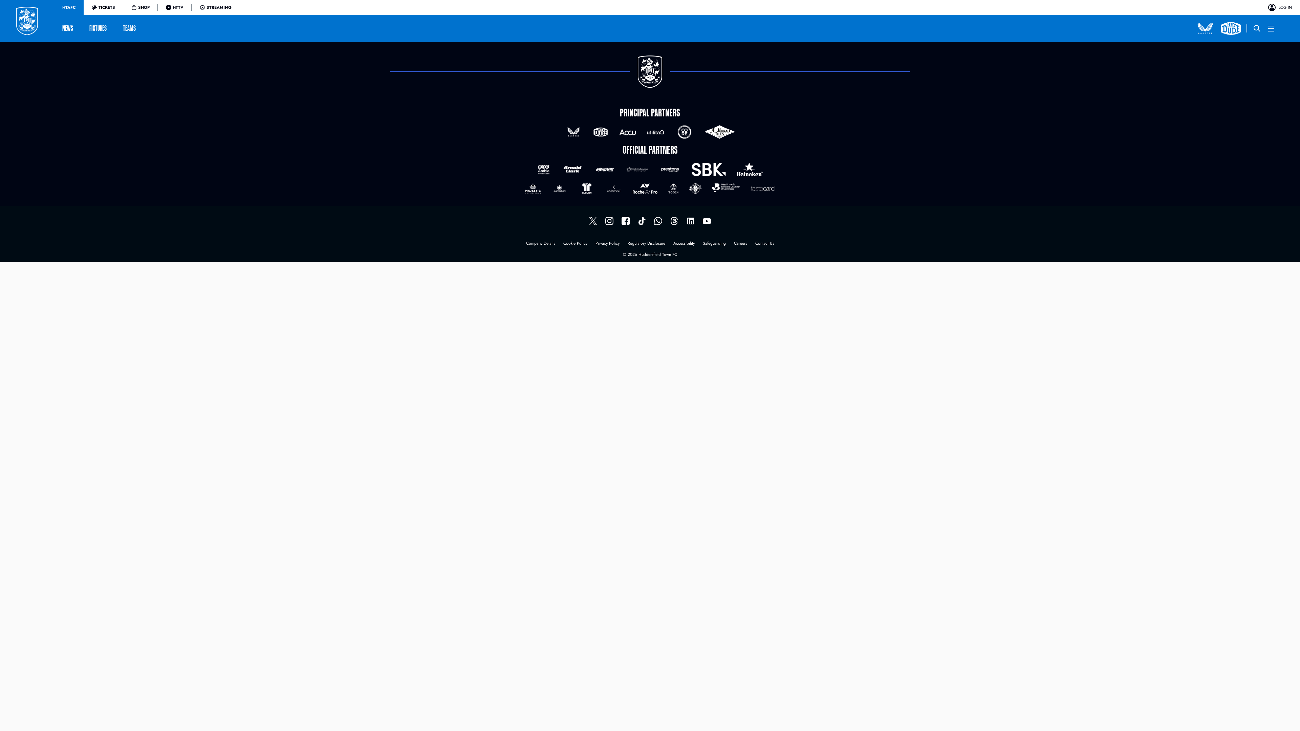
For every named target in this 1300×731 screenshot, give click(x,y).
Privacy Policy (607, 243)
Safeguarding (714, 243)
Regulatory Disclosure (646, 243)
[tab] (69, 7)
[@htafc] (593, 221)
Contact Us (764, 243)
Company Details (540, 243)
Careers (740, 243)
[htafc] (626, 221)
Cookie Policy (575, 243)
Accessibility (684, 243)
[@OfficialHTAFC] (707, 221)
